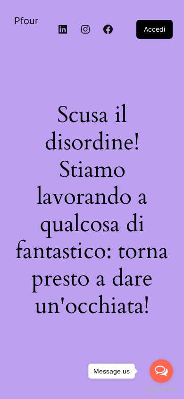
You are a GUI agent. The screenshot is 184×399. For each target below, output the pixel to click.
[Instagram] (85, 29)
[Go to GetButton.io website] (161, 389)
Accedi (154, 29)
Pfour (26, 20)
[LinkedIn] (62, 29)
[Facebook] (108, 29)
